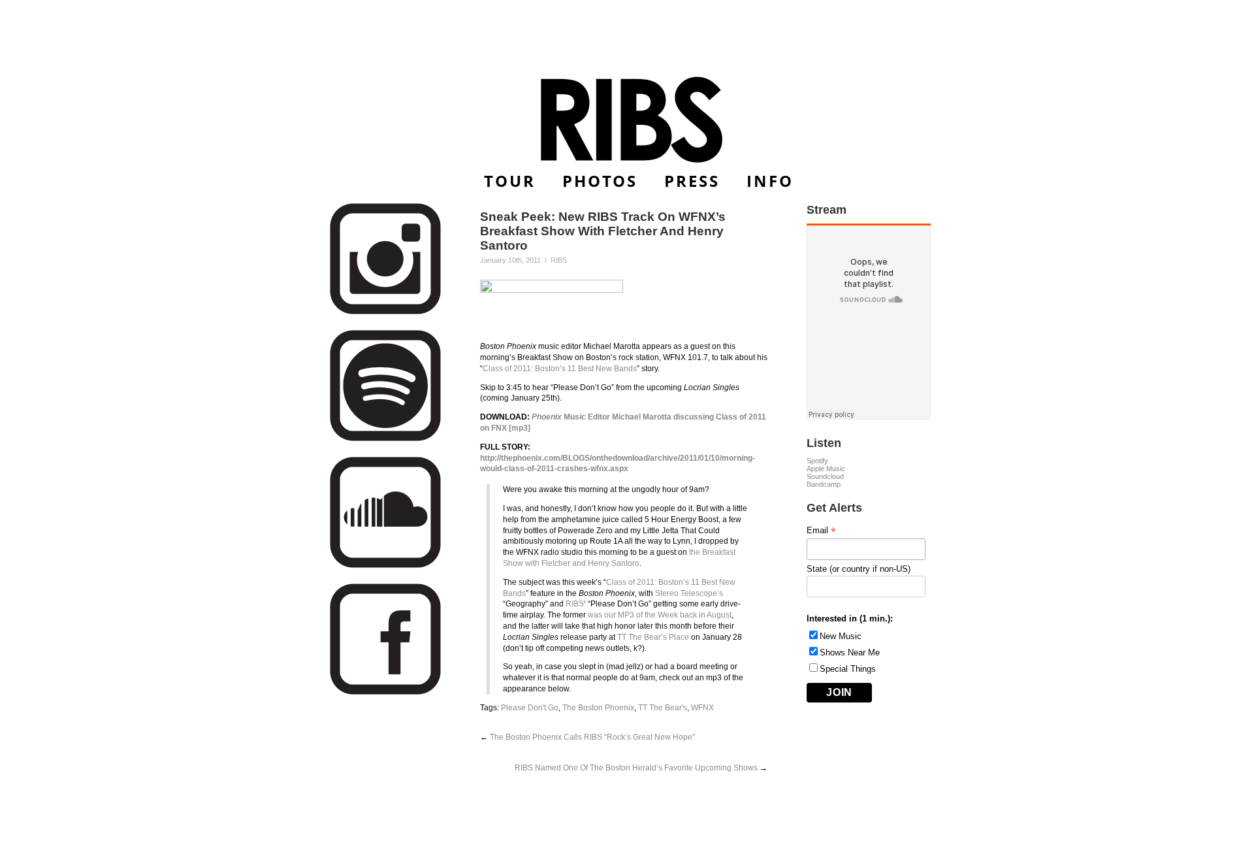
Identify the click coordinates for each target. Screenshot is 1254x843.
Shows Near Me (850, 652)
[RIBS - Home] (627, 119)
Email (821, 531)
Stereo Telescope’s (689, 593)
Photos (599, 180)
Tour (510, 180)
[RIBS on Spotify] (385, 438)
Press (692, 180)
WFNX (702, 707)
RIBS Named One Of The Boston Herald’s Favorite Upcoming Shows (636, 767)
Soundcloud (825, 476)
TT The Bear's (662, 707)
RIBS (575, 603)
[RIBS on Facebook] (385, 692)
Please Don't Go (529, 707)
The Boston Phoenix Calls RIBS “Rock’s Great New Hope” (592, 737)
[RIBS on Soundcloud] (385, 565)
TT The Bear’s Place (653, 637)
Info (770, 180)
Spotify (817, 461)
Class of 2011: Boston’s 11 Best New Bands (560, 368)
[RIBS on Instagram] (385, 312)
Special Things (848, 669)
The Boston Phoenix (598, 707)
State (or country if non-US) (858, 569)
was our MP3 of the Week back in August (660, 615)
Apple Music (826, 468)
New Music (840, 636)
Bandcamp (824, 484)
